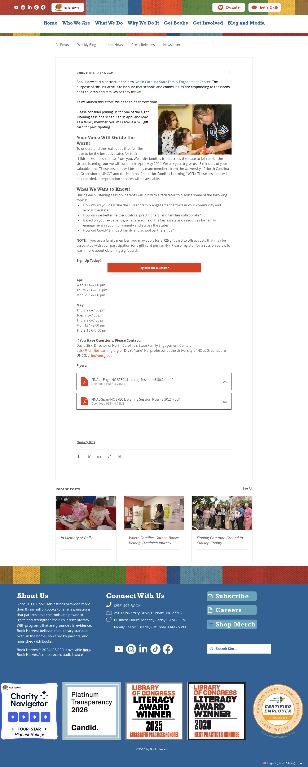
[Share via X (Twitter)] (89, 456)
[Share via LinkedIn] (99, 456)
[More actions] (229, 72)
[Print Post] (120, 456)
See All (247, 488)
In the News (114, 45)
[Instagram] (23, 7)
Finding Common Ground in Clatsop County (220, 540)
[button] (76, 23)
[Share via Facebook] (78, 456)
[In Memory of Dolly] (86, 513)
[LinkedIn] (29, 7)
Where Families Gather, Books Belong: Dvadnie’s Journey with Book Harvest (154, 540)
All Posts (62, 45)
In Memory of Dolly (76, 537)
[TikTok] (36, 7)
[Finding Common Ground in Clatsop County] (222, 513)
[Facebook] (43, 7)
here (86, 649)
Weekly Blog (86, 45)
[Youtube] (16, 7)
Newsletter (171, 45)
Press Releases (143, 45)
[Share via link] (109, 456)
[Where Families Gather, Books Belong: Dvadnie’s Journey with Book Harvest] (154, 513)
